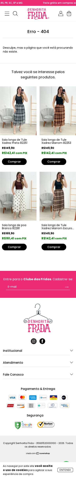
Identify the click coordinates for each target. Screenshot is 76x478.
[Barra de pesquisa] (15, 14)
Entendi (65, 470)
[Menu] (7, 14)
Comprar (14, 247)
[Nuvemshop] (38, 454)
